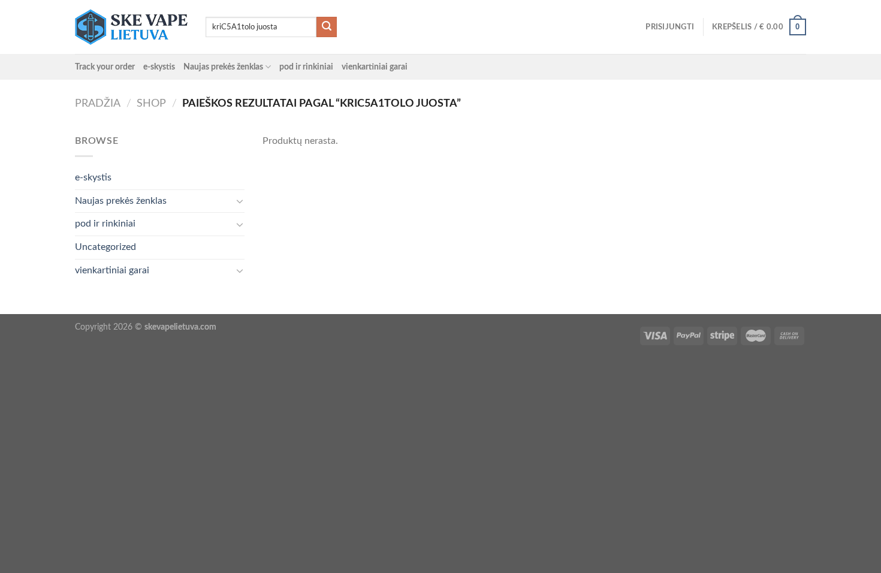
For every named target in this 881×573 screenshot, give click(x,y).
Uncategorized (105, 247)
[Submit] (326, 27)
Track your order (105, 66)
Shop (151, 103)
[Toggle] (240, 201)
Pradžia (97, 103)
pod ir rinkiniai (306, 66)
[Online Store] (131, 26)
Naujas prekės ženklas (223, 66)
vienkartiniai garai (375, 66)
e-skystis (159, 66)
